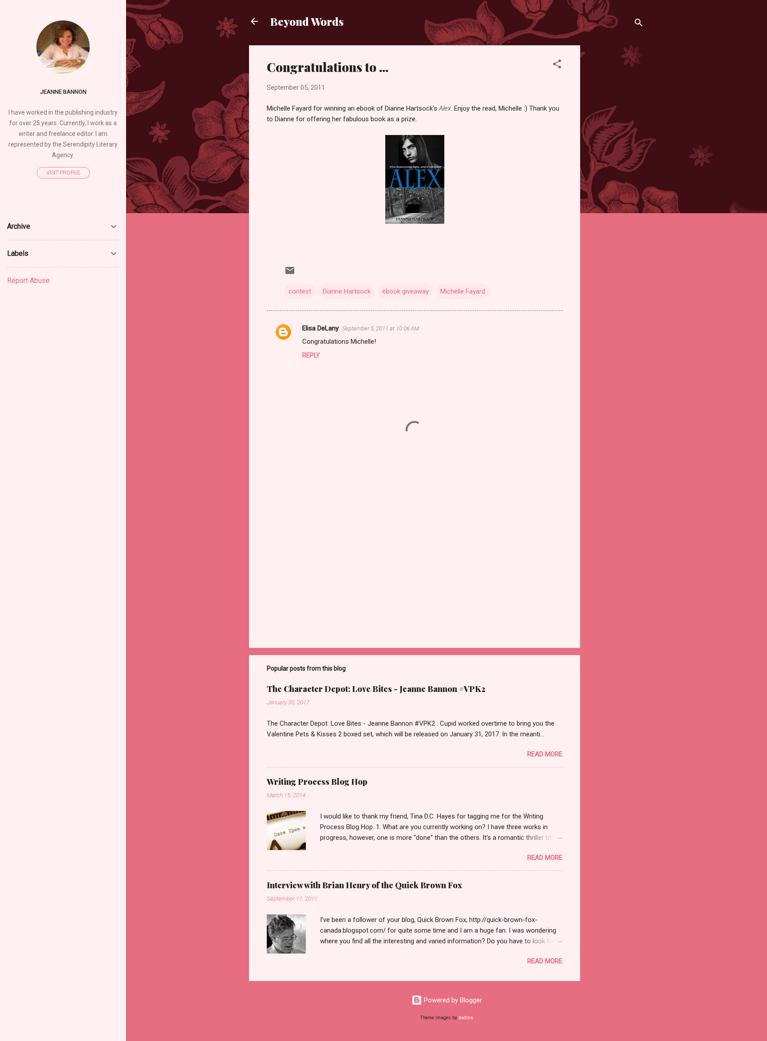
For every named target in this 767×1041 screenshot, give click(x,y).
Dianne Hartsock (347, 291)
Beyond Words (307, 21)
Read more (544, 754)
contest (300, 291)
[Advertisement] (615, 178)
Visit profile (63, 173)
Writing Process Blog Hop (317, 781)
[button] (557, 65)
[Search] (638, 24)
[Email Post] (290, 274)
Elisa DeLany (320, 328)
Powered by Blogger (452, 1000)
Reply (311, 355)
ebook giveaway (405, 291)
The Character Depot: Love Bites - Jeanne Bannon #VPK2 (376, 688)
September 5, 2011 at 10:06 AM (380, 328)
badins (466, 1018)
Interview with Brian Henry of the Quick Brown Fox (364, 885)
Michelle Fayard (462, 291)
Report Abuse (28, 280)
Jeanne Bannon (63, 91)
